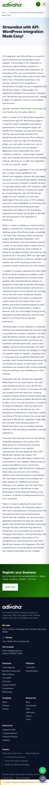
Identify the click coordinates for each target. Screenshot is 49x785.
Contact (5, 709)
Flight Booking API (32, 753)
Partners (5, 705)
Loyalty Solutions (9, 685)
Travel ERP (6, 678)
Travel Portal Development (15, 757)
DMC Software (8, 674)
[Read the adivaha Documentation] (38, 4)
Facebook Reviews (10, 737)
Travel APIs (30, 667)
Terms (28, 719)
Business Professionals (11, 671)
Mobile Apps (7, 692)
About (4, 702)
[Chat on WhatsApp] (42, 770)
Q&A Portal (30, 712)
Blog (27, 702)
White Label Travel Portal (11, 753)
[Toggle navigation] (44, 4)
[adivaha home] (12, 4)
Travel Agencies (8, 667)
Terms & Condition (23, 778)
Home (4, 13)
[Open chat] (42, 778)
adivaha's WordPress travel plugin (27, 108)
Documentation (32, 671)
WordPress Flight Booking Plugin (17, 765)
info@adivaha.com (14, 651)
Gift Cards (6, 681)
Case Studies (31, 705)
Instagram (6, 740)
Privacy (29, 716)
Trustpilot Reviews (9, 733)
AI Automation (7, 688)
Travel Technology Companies (16, 761)
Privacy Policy (7, 778)
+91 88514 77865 (15, 653)
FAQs (28, 709)
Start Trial (10, 587)
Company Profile (8, 730)
